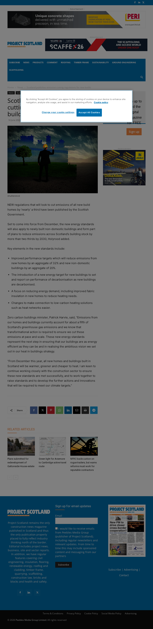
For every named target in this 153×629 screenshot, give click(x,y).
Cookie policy (101, 102)
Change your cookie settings (58, 112)
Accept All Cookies (89, 112)
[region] (76, 106)
